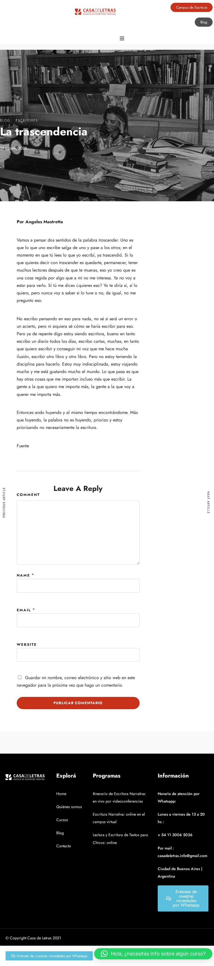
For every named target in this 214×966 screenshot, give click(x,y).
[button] (153, 953)
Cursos (62, 820)
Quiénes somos (69, 806)
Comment (28, 494)
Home (61, 793)
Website (27, 644)
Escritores (27, 120)
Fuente (23, 446)
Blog (5, 120)
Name (23, 575)
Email (24, 610)
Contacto (63, 846)
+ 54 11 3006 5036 (175, 835)
